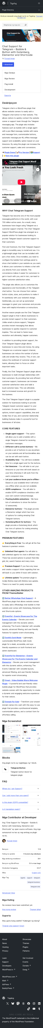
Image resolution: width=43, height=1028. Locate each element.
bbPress (6, 984)
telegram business (34, 882)
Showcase (27, 939)
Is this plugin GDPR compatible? (15, 802)
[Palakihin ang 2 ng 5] (18, 737)
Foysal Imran (9, 58)
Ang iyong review (9, 909)
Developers (6, 966)
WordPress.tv (8, 970)
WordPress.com (9, 977)
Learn (4, 958)
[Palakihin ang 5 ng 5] (38, 741)
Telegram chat (35, 886)
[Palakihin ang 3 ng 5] (18, 747)
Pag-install (9, 84)
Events (25, 962)
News (4, 943)
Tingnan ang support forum (13, 926)
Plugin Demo (9, 152)
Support (36, 152)
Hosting (5, 947)
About (4, 939)
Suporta (7, 95)
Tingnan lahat (35, 909)
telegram (37, 878)
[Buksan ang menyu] (39, 3)
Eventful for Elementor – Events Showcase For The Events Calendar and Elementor (19, 659)
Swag (26, 970)
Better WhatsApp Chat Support (19, 598)
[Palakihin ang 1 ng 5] (18, 728)
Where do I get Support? (12, 789)
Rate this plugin (12, 156)
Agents (23, 878)
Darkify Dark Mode (13, 638)
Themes (26, 943)
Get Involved (28, 958)
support (29, 878)
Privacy (5, 951)
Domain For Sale (12, 702)
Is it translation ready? (11, 809)
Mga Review (10, 78)
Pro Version (24, 152)
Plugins (25, 947)
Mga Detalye (10, 73)
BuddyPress (8, 988)
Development (10, 90)
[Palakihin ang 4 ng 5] (38, 728)
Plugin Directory (8, 10)
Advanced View (8, 893)
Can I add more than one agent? (15, 796)
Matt (5, 981)
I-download (8, 64)
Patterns (26, 951)
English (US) (36, 873)
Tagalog (10, 998)
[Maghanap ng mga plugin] (25, 25)
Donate (27, 966)
